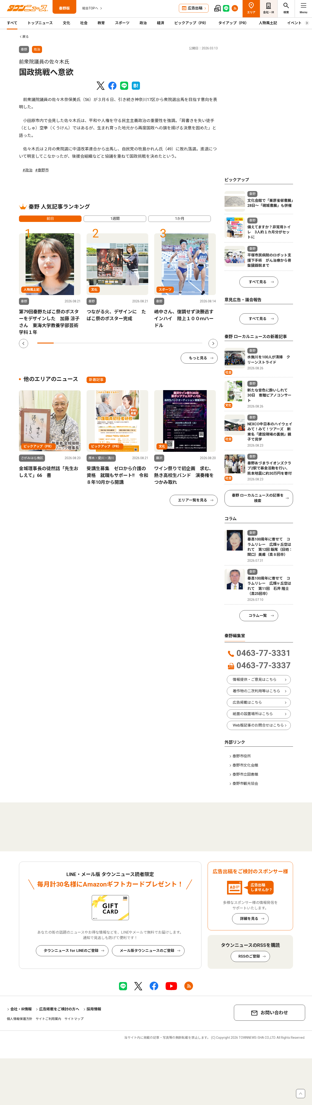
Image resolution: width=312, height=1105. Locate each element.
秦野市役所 (242, 756)
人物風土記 (268, 23)
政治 (143, 23)
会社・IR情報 (21, 1009)
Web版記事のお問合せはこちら (258, 725)
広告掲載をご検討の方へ (59, 1009)
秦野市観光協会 (245, 783)
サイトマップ (74, 1019)
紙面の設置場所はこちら (253, 714)
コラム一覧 (258, 615)
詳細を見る (249, 918)
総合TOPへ (90, 8)
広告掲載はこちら (247, 702)
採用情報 (94, 1009)
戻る (25, 36)
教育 (101, 23)
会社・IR (268, 12)
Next (213, 343)
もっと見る (198, 358)
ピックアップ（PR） (191, 23)
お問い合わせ (274, 1012)
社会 (83, 23)
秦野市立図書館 (245, 774)
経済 (160, 23)
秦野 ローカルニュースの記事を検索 (258, 498)
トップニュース (40, 23)
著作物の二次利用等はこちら (256, 691)
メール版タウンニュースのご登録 (147, 950)
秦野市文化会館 (245, 765)
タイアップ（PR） (233, 23)
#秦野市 (42, 170)
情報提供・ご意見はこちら (255, 679)
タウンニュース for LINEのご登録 (71, 950)
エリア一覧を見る (192, 500)
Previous (23, 343)
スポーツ (122, 23)
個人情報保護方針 (19, 1019)
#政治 (27, 170)
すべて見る (258, 282)
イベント (294, 23)
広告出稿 (195, 8)
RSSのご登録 (249, 956)
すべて (12, 23)
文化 (66, 23)
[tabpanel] (50, 284)
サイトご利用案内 (48, 1019)
